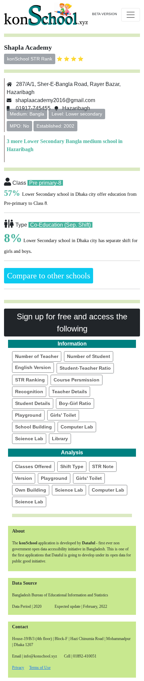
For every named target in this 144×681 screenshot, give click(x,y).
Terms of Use (40, 667)
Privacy (18, 667)
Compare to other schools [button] (48, 275)
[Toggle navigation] (130, 14)
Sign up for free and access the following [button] (72, 322)
